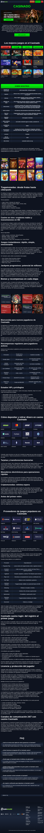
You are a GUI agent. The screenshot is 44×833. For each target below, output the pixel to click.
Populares (5, 47)
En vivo (15, 47)
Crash (26, 47)
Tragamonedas (37, 47)
